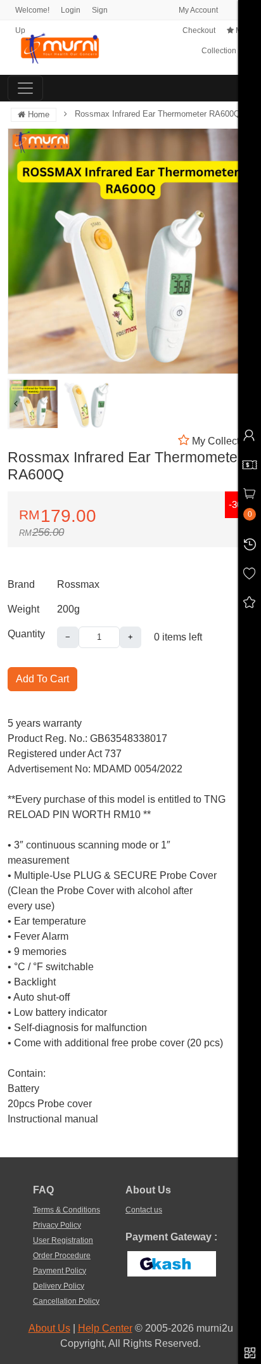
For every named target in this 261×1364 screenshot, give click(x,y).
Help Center (105, 1328)
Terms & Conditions (66, 1209)
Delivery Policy (58, 1286)
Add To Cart (42, 678)
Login (70, 10)
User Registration (63, 1240)
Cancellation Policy (66, 1301)
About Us (49, 1328)
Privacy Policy (57, 1225)
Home (37, 114)
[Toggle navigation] (25, 88)
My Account (197, 10)
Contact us (143, 1209)
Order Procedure (62, 1255)
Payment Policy (59, 1270)
